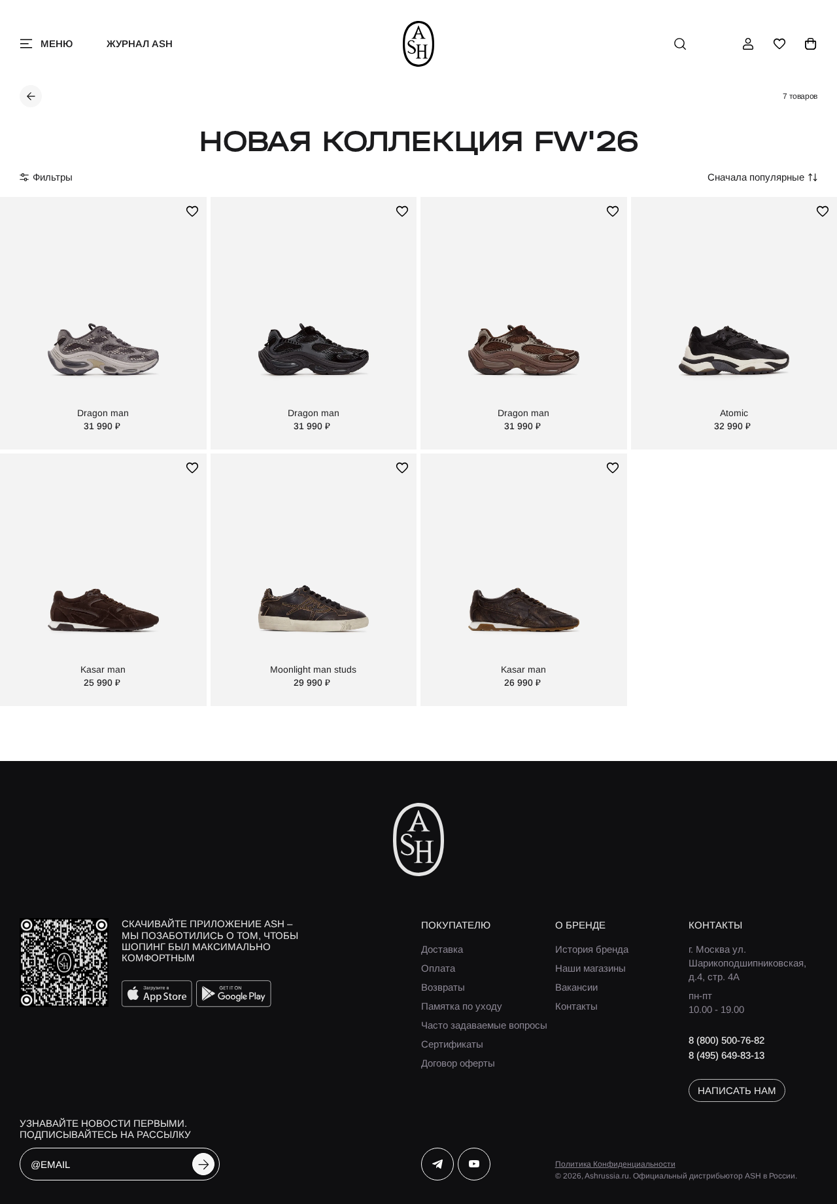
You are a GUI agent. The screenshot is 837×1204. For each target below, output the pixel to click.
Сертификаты (452, 1044)
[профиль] (748, 43)
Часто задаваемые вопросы (484, 1025)
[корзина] (810, 43)
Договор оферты (458, 1063)
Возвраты (443, 987)
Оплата (438, 968)
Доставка (442, 949)
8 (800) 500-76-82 (726, 1040)
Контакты (576, 1006)
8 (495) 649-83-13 (726, 1055)
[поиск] (680, 43)
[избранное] (779, 43)
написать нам (737, 1090)
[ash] (419, 44)
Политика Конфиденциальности (615, 1164)
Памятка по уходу (461, 1006)
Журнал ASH (140, 43)
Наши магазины (590, 968)
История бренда (591, 949)
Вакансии (576, 987)
